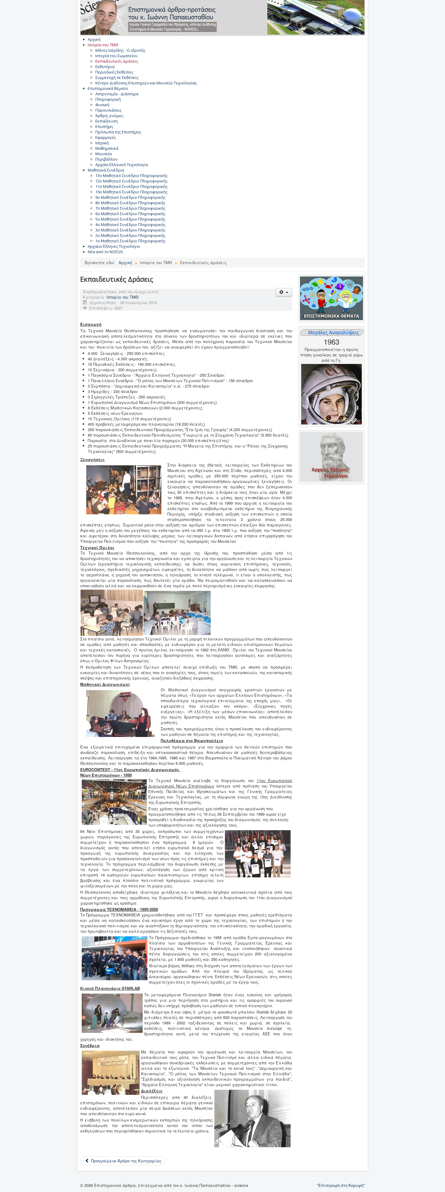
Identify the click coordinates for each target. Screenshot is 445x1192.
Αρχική (94, 39)
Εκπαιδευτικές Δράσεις (116, 61)
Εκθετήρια (104, 66)
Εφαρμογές (105, 137)
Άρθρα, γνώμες (109, 115)
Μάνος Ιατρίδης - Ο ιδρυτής (120, 50)
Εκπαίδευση (106, 121)
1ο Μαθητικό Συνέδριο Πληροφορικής (130, 241)
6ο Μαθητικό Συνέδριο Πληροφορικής (130, 213)
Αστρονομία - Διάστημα (116, 94)
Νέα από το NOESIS (105, 251)
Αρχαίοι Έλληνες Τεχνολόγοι (114, 246)
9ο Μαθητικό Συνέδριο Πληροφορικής (130, 197)
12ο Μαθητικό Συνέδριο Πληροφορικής (131, 181)
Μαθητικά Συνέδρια (106, 170)
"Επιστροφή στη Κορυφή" (341, 1185)
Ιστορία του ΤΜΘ (103, 44)
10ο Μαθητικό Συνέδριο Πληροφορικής (131, 192)
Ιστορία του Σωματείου (116, 55)
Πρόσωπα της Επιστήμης (118, 132)
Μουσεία (103, 153)
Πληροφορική (108, 99)
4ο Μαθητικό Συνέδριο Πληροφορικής (130, 224)
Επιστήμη (104, 126)
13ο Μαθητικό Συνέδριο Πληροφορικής (131, 175)
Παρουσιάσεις (108, 110)
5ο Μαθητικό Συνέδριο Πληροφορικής (130, 219)
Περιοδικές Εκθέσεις (114, 72)
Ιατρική (102, 143)
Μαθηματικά (106, 148)
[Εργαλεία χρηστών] (283, 292)
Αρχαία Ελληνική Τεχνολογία (121, 164)
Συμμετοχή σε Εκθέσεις (116, 77)
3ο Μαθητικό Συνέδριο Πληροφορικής (130, 230)
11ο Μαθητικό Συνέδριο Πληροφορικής (131, 186)
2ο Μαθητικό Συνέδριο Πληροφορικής (130, 235)
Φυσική (102, 104)
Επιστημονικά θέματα (108, 88)
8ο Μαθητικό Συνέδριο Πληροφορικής (130, 202)
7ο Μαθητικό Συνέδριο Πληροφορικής (130, 208)
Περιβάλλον (106, 159)
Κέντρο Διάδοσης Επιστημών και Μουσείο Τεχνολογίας (146, 83)
